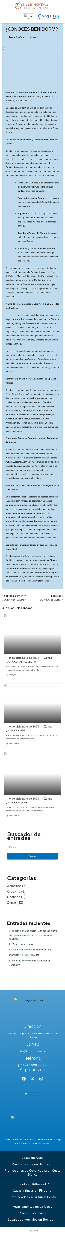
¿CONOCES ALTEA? (17, 730)
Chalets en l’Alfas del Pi (33, 1184)
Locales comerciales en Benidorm (32, 1219)
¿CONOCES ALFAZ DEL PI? (21, 661)
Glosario (16, 891)
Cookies (33, 1143)
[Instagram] (41, 1079)
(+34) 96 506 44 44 (32, 1065)
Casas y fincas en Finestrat (32, 1190)
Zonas (34, 37)
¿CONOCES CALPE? (17, 802)
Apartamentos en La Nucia (32, 1206)
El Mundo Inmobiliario (21, 944)
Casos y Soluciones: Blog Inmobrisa (30, 949)
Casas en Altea (32, 1158)
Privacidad (21, 1143)
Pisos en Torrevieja (32, 1213)
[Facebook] (24, 1079)
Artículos (17, 886)
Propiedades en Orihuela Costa (32, 1197)
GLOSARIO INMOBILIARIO (24, 955)
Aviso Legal (55, 1139)
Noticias (16, 897)
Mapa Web (44, 1143)
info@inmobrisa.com (32, 1051)
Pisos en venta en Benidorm (32, 1164)
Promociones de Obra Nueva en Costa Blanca (33, 1172)
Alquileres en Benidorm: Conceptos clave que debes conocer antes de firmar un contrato (33, 934)
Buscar (33, 856)
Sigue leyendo (12, 675)
